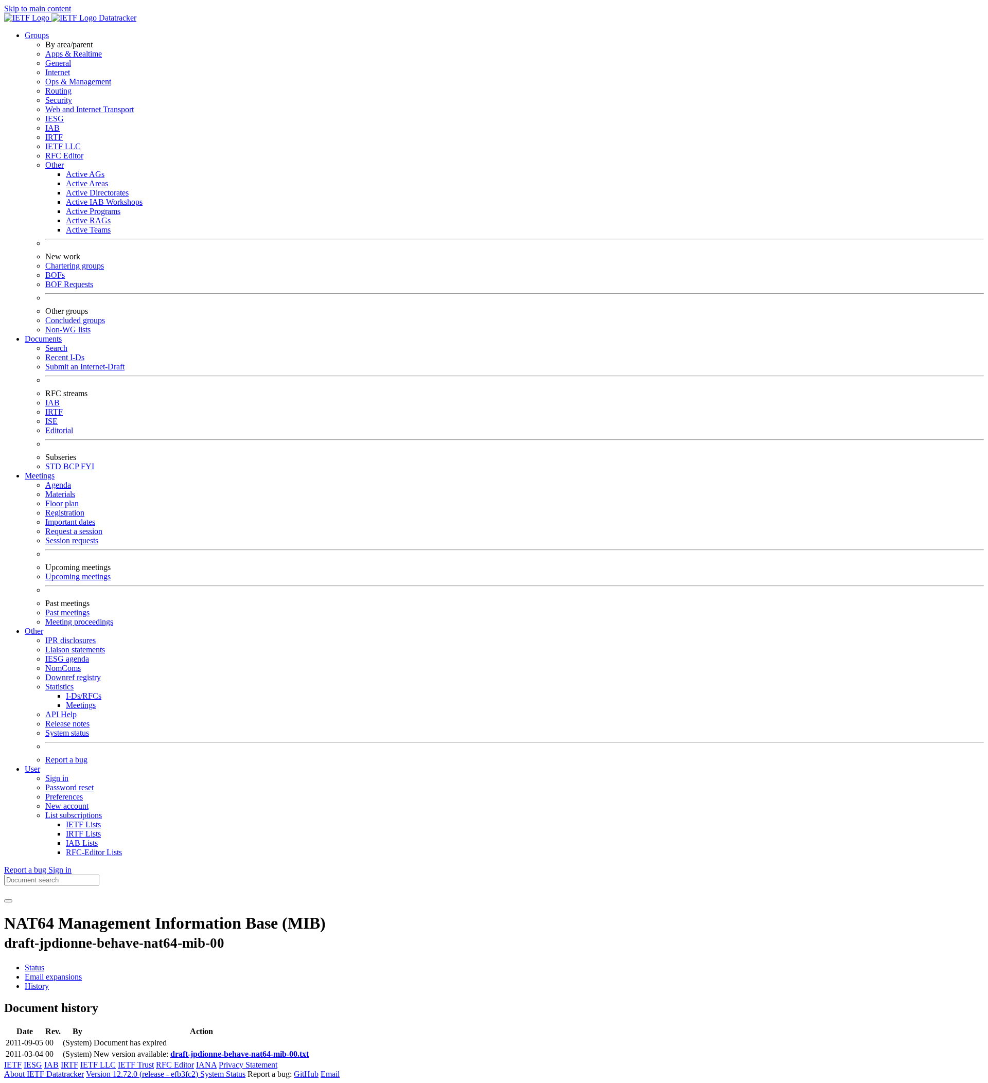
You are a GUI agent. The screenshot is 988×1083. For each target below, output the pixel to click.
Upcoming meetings (78, 576)
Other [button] (34, 631)
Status (34, 967)
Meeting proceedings (79, 621)
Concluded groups (75, 320)
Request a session (73, 531)
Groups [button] (37, 35)
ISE (51, 421)
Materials (60, 494)
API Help (61, 714)
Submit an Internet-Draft (85, 366)
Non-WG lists (68, 329)
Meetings (81, 705)
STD (54, 466)
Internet (57, 72)
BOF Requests (69, 284)
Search (56, 348)
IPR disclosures (70, 640)
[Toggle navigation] (8, 900)
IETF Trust (136, 1064)
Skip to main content (37, 8)
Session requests (71, 540)
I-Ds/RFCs (83, 695)
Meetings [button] (40, 475)
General (58, 63)
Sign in (56, 778)
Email (330, 1074)
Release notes (67, 723)
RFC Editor (64, 155)
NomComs (63, 668)
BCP (72, 466)
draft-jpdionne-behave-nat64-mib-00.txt (239, 1054)
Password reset (69, 787)
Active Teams (88, 229)
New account (67, 806)
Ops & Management (78, 81)
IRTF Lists (83, 833)
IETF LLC (63, 146)
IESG (54, 118)
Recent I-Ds (64, 357)
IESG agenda (67, 658)
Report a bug (66, 759)
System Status (222, 1074)
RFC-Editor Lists (94, 852)
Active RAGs (88, 220)
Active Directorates (97, 192)
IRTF (54, 137)
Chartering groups (74, 265)
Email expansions (53, 976)
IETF (13, 1064)
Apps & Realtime (73, 53)
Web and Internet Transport (89, 109)
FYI (87, 466)
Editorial (59, 430)
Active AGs (85, 174)
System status (67, 733)
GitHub (306, 1074)
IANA (206, 1064)
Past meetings (67, 612)
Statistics (59, 686)
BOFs (55, 275)
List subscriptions (73, 815)
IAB (52, 127)
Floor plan (62, 503)
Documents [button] (43, 338)
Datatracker (116, 17)
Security (58, 100)
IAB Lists (82, 843)
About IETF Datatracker (44, 1074)
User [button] (32, 769)
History (37, 986)
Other (54, 165)
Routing (58, 90)
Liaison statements (75, 649)
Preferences (64, 796)
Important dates (70, 522)
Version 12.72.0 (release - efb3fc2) (143, 1074)
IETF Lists (83, 824)
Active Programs (93, 211)
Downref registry (73, 677)
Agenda (58, 485)
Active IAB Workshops (104, 202)
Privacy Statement (248, 1064)
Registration (64, 512)
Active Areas (87, 183)
